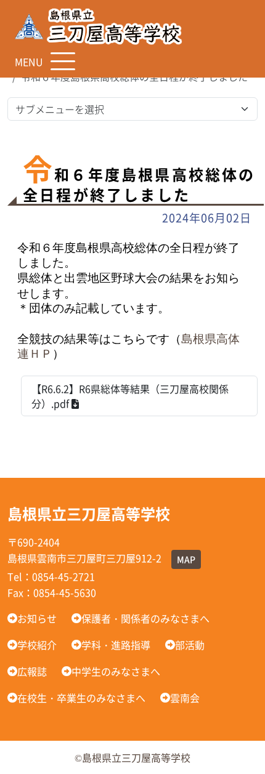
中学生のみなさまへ (115, 671)
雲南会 (185, 697)
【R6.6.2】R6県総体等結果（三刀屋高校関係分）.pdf (130, 396)
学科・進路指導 (115, 644)
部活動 (190, 644)
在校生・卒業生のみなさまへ (81, 697)
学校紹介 (37, 644)
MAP (186, 559)
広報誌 (32, 671)
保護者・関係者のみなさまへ (145, 618)
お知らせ (37, 618)
